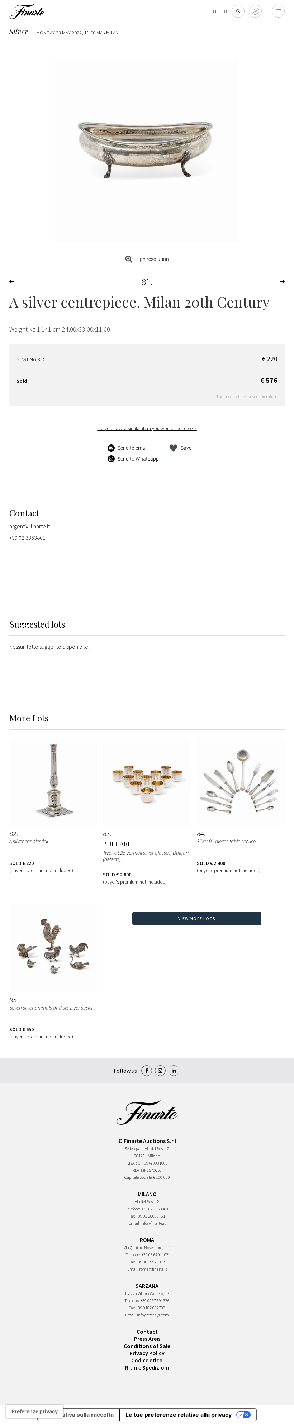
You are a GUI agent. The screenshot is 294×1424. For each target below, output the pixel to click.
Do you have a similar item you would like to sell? (147, 428)
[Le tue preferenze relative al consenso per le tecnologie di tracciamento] (34, 1411)
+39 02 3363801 (27, 537)
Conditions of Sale (147, 1345)
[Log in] (255, 11)
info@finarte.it (153, 1223)
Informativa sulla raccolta (78, 1414)
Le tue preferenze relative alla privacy (178, 1414)
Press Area (147, 1338)
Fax (132, 1216)
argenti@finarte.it (29, 526)
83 (106, 833)
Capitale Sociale (138, 1177)
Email (134, 1223)
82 (12, 833)
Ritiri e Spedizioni (147, 1367)
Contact (147, 1331)
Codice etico (147, 1360)
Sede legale (134, 1148)
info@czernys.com (153, 1315)
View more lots (196, 918)
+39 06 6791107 (155, 1254)
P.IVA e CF (134, 1163)
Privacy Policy (147, 1353)
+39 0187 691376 (155, 1300)
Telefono (132, 1208)
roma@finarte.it (153, 1269)
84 (200, 833)
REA (136, 1170)
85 (12, 1000)
